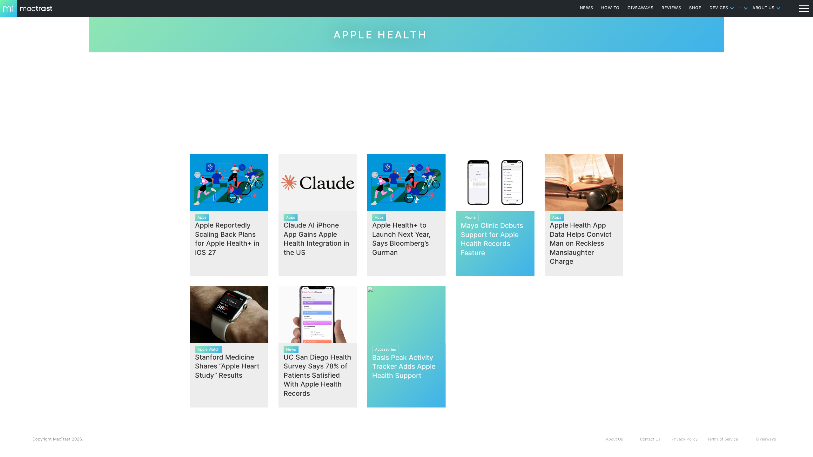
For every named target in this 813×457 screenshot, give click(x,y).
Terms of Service (722, 439)
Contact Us (650, 439)
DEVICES (718, 7)
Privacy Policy (685, 439)
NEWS (586, 7)
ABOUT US (763, 7)
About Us (614, 439)
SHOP (695, 7)
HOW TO (610, 7)
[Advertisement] (406, 100)
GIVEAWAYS (641, 7)
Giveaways (766, 439)
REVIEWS (671, 7)
